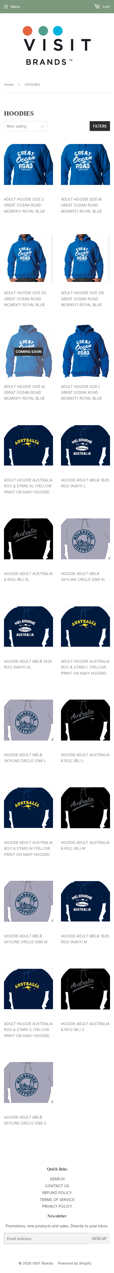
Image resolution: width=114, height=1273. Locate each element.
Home (9, 84)
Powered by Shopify (74, 1263)
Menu (15, 6)
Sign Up (99, 1238)
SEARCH (57, 1179)
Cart (106, 6)
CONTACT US (57, 1185)
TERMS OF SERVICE (57, 1199)
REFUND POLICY (57, 1192)
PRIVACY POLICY (57, 1206)
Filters (100, 126)
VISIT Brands (42, 1263)
